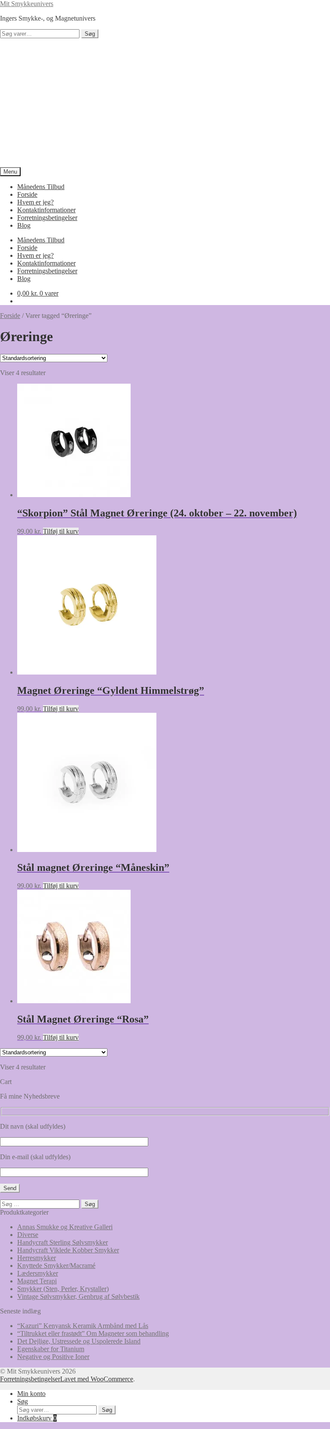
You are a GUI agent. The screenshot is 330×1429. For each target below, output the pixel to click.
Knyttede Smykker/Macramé (56, 1265)
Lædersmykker (37, 1273)
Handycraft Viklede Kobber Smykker (68, 1250)
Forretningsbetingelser (47, 217)
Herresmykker (36, 1257)
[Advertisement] (165, 103)
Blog (24, 225)
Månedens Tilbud (40, 186)
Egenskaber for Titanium (50, 1349)
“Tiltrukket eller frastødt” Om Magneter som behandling (93, 1333)
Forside (27, 194)
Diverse (27, 1234)
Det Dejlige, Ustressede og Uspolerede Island (79, 1341)
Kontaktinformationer (46, 210)
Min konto (31, 1393)
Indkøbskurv (37, 1418)
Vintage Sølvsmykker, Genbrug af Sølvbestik (78, 1296)
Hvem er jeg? (35, 202)
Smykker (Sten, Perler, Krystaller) (63, 1288)
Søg (90, 34)
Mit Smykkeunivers (26, 3)
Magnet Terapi (37, 1281)
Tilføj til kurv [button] (61, 531)
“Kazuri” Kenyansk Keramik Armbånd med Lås (82, 1325)
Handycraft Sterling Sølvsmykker (62, 1242)
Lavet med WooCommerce (96, 1379)
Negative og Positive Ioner (53, 1356)
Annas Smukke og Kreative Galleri (65, 1227)
